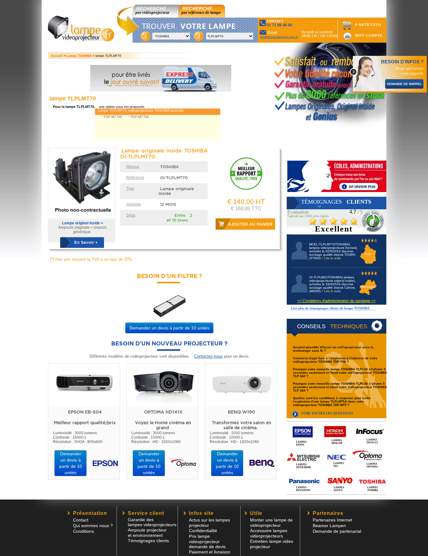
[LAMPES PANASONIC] (336, 474)
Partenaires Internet (332, 519)
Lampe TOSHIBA (79, 55)
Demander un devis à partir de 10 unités (169, 327)
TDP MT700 (112, 117)
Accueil (57, 55)
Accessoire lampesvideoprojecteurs (268, 533)
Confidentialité (203, 530)
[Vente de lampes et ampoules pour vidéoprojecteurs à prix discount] (81, 39)
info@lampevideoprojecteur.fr (279, 37)
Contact (80, 519)
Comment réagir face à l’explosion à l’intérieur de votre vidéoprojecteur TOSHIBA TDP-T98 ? (335, 359)
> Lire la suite (331, 258)
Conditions (83, 531)
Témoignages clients (148, 540)
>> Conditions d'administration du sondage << (336, 301)
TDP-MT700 (139, 117)
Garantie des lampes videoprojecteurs (152, 522)
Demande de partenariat (337, 531)
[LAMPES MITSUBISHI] (336, 449)
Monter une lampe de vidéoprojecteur (271, 522)
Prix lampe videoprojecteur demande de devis (207, 541)
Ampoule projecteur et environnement (147, 532)
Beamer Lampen (329, 525)
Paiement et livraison (209, 551)
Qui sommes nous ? (93, 525)
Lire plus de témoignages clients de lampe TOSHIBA (330, 308)
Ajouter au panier (250, 224)
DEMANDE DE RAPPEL (404, 84)
